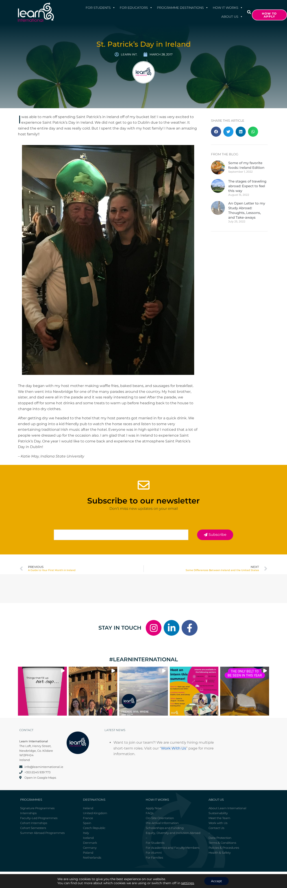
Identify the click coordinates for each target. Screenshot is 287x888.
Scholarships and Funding (165, 828)
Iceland (88, 838)
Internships (28, 813)
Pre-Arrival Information (162, 823)
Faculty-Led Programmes (38, 818)
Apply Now (153, 808)
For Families (154, 857)
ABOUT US (229, 17)
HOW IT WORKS (225, 8)
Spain (87, 823)
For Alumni (154, 852)
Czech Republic (94, 828)
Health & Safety (220, 852)
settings (187, 883)
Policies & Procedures (224, 847)
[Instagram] (153, 628)
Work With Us (173, 748)
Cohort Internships (33, 823)
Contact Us (216, 828)
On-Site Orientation (160, 818)
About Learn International (227, 808)
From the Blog (224, 154)
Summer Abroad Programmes (42, 833)
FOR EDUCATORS (134, 8)
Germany (90, 847)
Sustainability (218, 813)
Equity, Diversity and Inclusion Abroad (173, 833)
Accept (216, 881)
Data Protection (220, 838)
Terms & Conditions (222, 842)
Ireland (88, 808)
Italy (86, 833)
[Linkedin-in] (171, 628)
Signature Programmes (37, 808)
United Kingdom (95, 813)
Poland (88, 852)
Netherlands (92, 857)
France (88, 818)
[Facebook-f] (189, 628)
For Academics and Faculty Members (172, 847)
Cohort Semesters (33, 828)
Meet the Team (219, 818)
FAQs (149, 813)
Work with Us (218, 823)
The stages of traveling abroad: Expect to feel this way (247, 186)
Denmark (90, 842)
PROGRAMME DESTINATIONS (180, 8)
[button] (249, 12)
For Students (98, 8)
